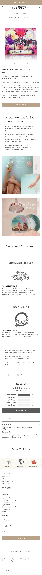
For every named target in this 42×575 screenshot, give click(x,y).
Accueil (10, 17)
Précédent (17, 13)
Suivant (25, 13)
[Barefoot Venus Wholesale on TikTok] (10, 488)
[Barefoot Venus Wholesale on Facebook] (5, 488)
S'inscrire (21, 538)
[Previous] (3, 2)
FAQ (3, 479)
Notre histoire (6, 498)
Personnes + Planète (9, 500)
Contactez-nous (7, 481)
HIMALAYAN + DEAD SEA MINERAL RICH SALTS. (18, 76)
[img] (6, 424)
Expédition (5, 477)
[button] (6, 78)
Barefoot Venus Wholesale (23, 551)
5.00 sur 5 (26, 388)
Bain (15, 17)
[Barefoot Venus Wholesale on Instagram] (8, 488)
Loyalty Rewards (7, 509)
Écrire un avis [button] (21, 410)
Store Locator (6, 511)
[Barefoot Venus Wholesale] (21, 7)
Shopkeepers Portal (9, 507)
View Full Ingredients (13, 375)
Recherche (6, 483)
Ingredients (6, 505)
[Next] (38, 2)
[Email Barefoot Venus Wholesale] (3, 488)
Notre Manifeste (7, 502)
